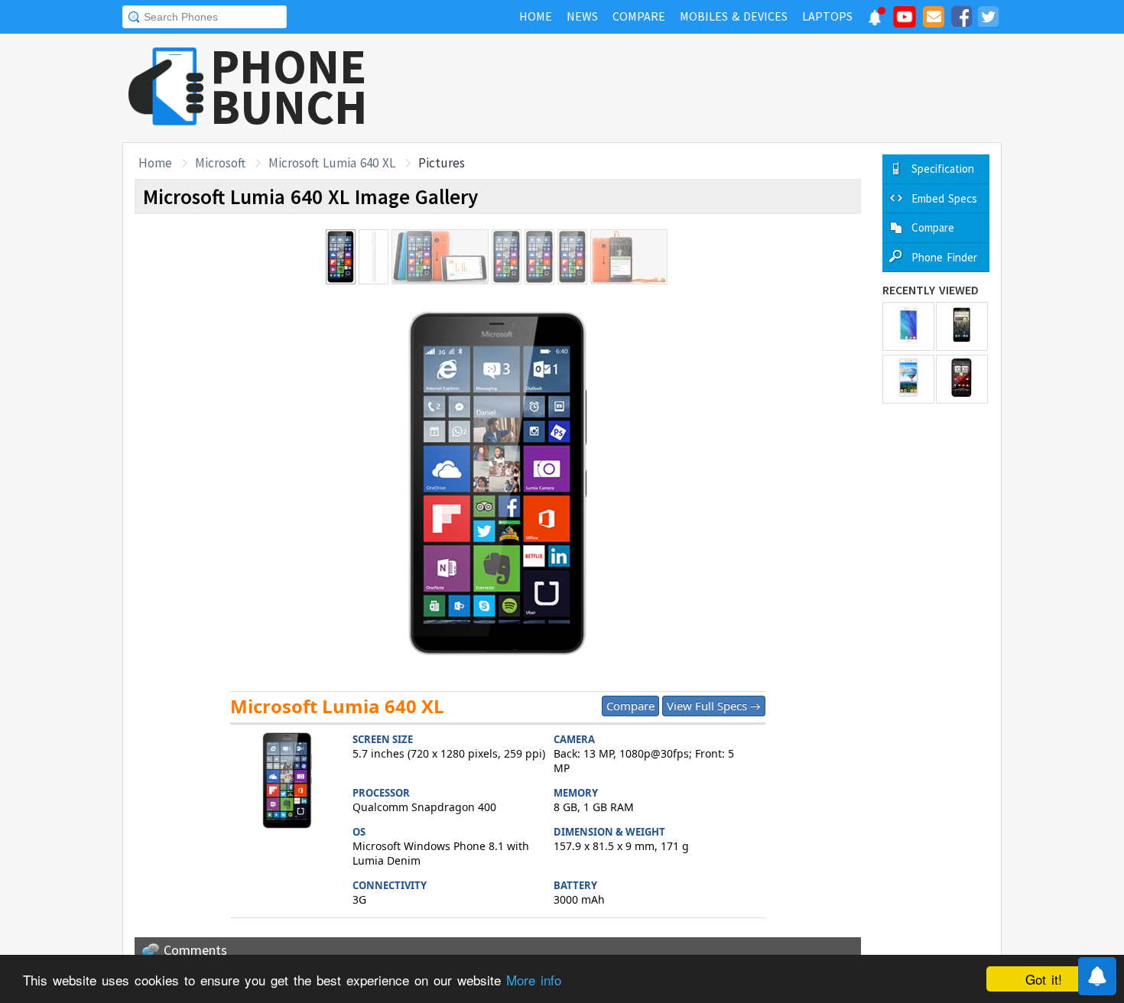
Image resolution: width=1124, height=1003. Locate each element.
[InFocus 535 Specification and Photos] (908, 326)
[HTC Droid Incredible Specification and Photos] (962, 379)
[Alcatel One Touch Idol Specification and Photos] (962, 326)
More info (533, 979)
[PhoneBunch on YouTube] (904, 21)
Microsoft (220, 162)
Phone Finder (944, 257)
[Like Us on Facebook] (961, 19)
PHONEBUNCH (289, 86)
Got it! (1043, 978)
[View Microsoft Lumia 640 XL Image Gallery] (287, 782)
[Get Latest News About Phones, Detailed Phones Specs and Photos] (166, 87)
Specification (942, 168)
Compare (630, 705)
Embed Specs (944, 198)
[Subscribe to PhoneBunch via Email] (933, 19)
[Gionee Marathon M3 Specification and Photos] (908, 379)
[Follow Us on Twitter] (988, 19)
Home (155, 162)
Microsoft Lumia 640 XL (331, 162)
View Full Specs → (714, 705)
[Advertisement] (723, 88)
